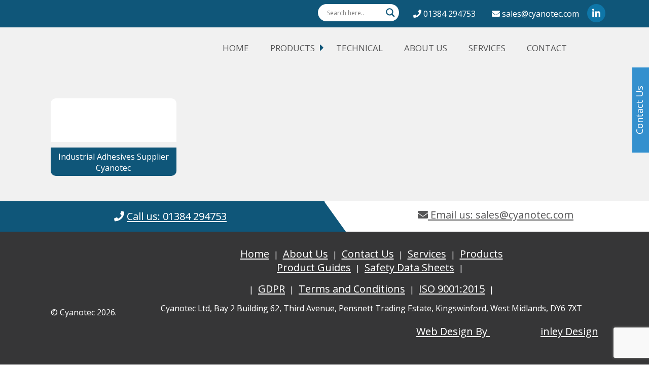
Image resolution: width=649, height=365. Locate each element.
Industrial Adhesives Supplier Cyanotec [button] (113, 162)
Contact (547, 48)
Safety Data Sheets (409, 267)
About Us (425, 48)
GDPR (271, 289)
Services (487, 48)
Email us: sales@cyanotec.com (500, 215)
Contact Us (368, 254)
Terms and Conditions (352, 289)
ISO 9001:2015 (452, 289)
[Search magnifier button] (390, 13)
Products (292, 48)
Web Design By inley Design (507, 331)
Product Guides (314, 267)
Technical (359, 48)
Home (236, 48)
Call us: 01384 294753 (177, 216)
